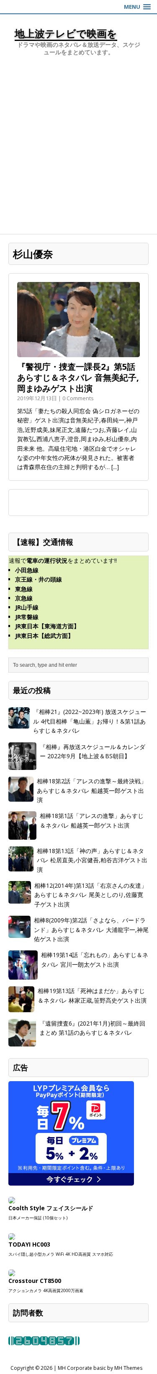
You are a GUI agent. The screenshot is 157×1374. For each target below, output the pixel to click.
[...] (115, 467)
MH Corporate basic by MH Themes (100, 1367)
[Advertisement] (78, 151)
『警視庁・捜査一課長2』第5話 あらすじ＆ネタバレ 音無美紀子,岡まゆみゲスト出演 (78, 377)
